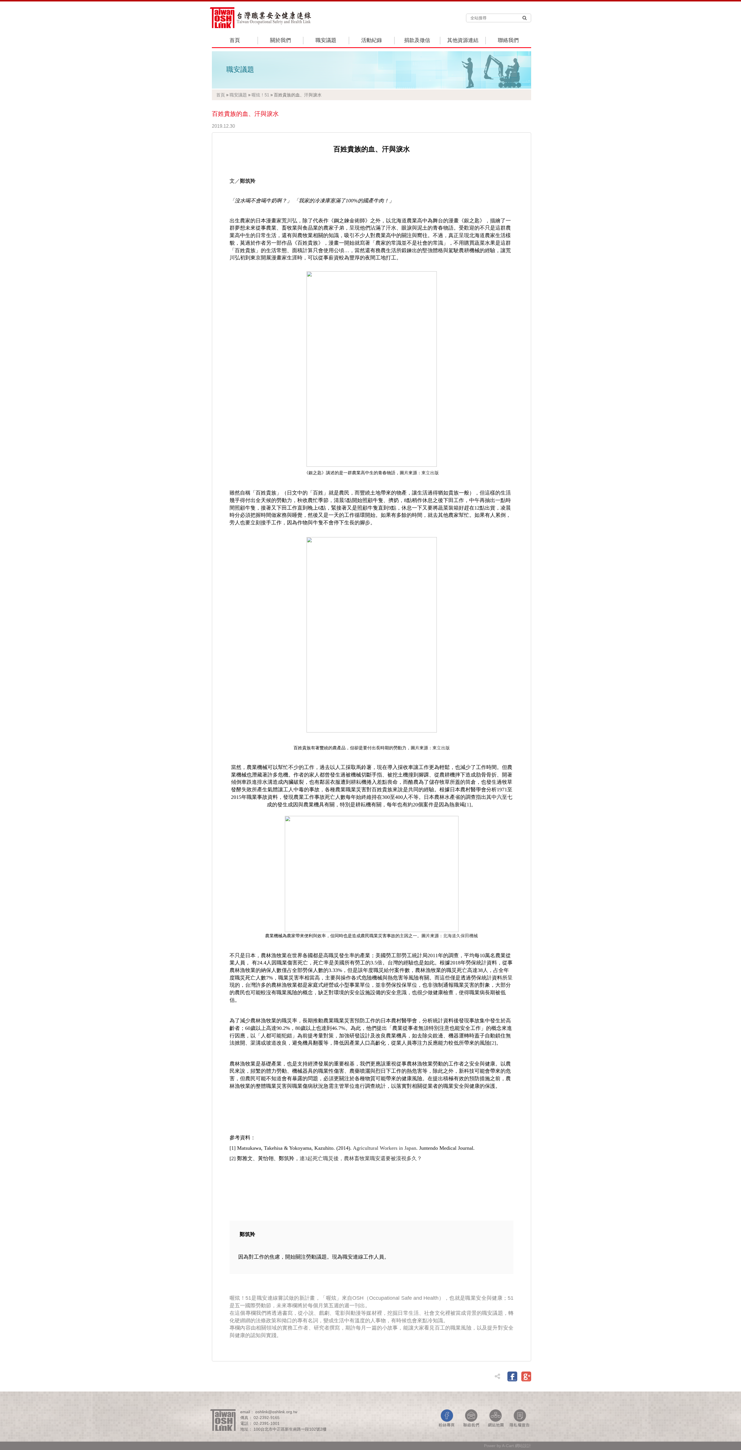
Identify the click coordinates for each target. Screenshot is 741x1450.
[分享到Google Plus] (526, 1376)
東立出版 (430, 472)
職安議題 (326, 40)
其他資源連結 (462, 40)
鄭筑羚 (248, 181)
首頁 (235, 40)
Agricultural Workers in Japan (384, 1148)
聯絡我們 (508, 40)
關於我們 (280, 40)
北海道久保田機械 (460, 935)
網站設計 (523, 1445)
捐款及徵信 (417, 40)
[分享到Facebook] (512, 1376)
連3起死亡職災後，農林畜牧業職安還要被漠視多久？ (361, 1158)
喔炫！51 (260, 94)
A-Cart (508, 1445)
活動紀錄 (371, 40)
